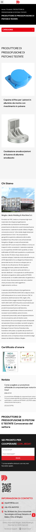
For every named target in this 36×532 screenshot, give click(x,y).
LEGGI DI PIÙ (6, 405)
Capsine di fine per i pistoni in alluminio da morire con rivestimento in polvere (17, 103)
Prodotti (9, 9)
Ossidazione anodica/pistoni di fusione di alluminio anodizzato (17, 154)
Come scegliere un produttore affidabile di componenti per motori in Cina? (17, 387)
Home (3, 9)
